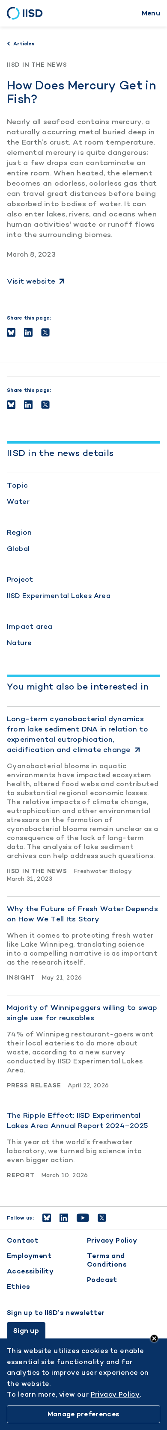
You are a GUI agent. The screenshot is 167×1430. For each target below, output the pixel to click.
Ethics (18, 1286)
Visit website (31, 281)
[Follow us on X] (102, 1218)
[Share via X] (45, 332)
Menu (151, 13)
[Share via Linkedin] (28, 332)
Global (18, 548)
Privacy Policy (112, 1240)
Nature (19, 642)
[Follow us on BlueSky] (46, 1218)
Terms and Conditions (107, 1260)
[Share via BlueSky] (11, 332)
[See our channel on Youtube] (83, 1218)
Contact (23, 1240)
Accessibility (30, 1271)
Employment (29, 1255)
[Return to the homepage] (27, 13)
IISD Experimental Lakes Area (58, 595)
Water (18, 501)
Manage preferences (83, 1413)
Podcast (102, 1279)
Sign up (26, 1330)
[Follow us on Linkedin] (64, 1218)
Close (154, 1338)
